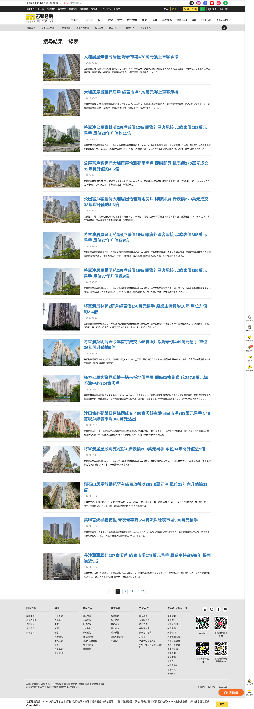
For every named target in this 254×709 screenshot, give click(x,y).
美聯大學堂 (172, 665)
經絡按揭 (171, 657)
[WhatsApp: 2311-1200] (202, 9)
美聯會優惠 (145, 28)
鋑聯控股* (171, 620)
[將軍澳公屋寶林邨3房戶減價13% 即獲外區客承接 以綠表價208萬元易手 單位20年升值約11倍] (61, 138)
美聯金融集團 (173, 636)
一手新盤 (59, 616)
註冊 (174, 9)
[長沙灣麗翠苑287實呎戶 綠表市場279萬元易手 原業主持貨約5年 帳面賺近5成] (61, 565)
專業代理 (87, 620)
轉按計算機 (88, 645)
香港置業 (171, 653)
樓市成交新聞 (47, 28)
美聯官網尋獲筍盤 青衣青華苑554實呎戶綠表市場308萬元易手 (141, 520)
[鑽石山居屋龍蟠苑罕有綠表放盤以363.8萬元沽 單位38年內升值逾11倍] (61, 494)
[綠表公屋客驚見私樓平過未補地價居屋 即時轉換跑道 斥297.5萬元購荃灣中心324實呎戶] (61, 388)
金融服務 (73, 9)
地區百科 (115, 641)
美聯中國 (171, 628)
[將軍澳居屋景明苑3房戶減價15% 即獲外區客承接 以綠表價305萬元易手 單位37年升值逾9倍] (61, 245)
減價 (57, 628)
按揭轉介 (95, 9)
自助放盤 (87, 616)
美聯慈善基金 (145, 632)
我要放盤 (233, 692)
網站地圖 (30, 632)
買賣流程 (59, 653)
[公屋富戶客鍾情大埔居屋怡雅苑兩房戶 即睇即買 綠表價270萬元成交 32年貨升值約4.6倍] (61, 173)
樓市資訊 (143, 624)
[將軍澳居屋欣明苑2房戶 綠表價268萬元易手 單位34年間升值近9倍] (61, 459)
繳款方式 (87, 649)
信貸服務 (106, 9)
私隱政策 (211, 687)
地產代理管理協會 (147, 641)
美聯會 (117, 9)
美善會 (142, 636)
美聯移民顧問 (173, 641)
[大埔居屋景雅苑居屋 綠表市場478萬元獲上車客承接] (61, 67)
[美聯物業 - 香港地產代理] (39, 18)
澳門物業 (62, 9)
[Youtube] (225, 609)
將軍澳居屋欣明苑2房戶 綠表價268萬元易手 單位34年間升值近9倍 (144, 449)
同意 (221, 704)
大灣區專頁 (144, 620)
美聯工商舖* (172, 624)
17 (142, 591)
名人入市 (99, 28)
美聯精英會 (144, 628)
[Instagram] (211, 609)
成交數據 (115, 632)
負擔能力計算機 (90, 641)
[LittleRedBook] (221, 623)
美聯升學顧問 (173, 645)
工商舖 (40, 9)
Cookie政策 (32, 705)
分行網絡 (87, 624)
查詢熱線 (87, 628)
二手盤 (58, 620)
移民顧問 (84, 9)
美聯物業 (171, 616)
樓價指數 (115, 616)
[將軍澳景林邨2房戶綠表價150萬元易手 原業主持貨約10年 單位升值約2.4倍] (61, 316)
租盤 (57, 645)
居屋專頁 (59, 649)
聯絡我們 (87, 632)
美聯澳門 (171, 632)
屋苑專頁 (143, 616)
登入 (166, 9)
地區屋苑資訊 (82, 28)
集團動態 (30, 624)
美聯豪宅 (59, 636)
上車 (57, 624)
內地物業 (51, 9)
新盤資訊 (66, 28)
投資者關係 (31, 620)
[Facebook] (218, 609)
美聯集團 (30, 9)
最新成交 (115, 624)
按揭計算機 (88, 636)
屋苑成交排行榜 (118, 636)
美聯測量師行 (173, 649)
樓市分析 (130, 28)
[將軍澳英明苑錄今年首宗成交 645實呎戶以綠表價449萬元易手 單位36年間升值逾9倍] (61, 352)
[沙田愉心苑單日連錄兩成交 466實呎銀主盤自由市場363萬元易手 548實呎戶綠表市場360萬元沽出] (61, 423)
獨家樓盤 (59, 641)
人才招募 (30, 628)
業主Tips (113, 28)
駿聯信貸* (171, 669)
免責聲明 (201, 687)
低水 (57, 632)
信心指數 (115, 620)
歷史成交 (115, 628)
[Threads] (204, 609)
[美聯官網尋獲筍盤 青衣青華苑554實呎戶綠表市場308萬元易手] (61, 530)
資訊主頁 (31, 28)
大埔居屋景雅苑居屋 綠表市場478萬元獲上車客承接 (131, 57)
